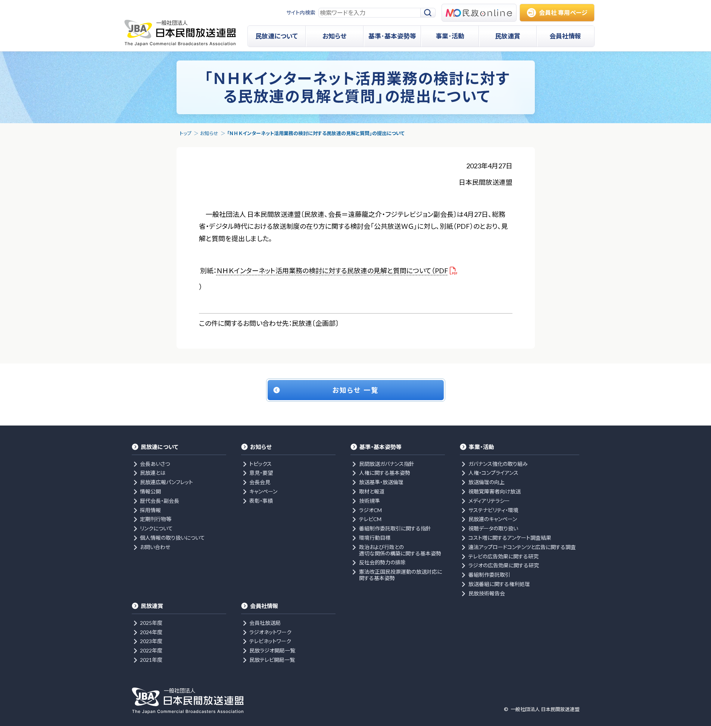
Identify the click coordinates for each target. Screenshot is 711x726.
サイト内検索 (300, 12)
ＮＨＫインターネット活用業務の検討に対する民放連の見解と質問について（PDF (332, 271)
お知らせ (209, 133)
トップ (185, 133)
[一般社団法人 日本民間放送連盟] (180, 32)
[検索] (428, 13)
